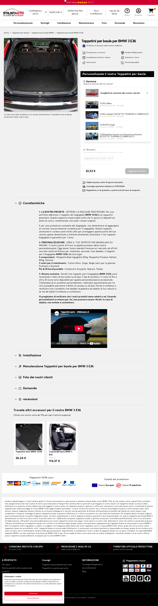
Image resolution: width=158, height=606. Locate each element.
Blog (84, 572)
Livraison (91, 597)
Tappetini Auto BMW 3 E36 (29, 452)
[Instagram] (133, 578)
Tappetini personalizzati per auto (57, 565)
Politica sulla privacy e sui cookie (72, 597)
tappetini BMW (12, 533)
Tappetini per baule (75, 12)
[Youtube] (126, 578)
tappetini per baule (13, 509)
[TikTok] (140, 578)
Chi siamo (6, 565)
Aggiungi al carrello (137, 171)
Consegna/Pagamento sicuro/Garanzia (92, 566)
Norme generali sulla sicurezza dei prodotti (17, 570)
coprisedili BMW (145, 531)
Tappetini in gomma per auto (55, 568)
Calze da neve (114, 12)
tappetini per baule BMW (140, 516)
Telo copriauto (96, 12)
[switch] (23, 23)
